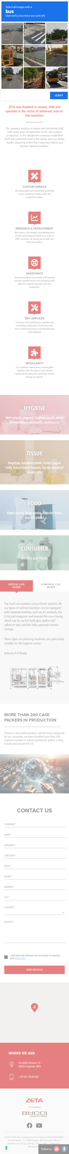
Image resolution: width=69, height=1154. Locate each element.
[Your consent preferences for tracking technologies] (6, 1147)
